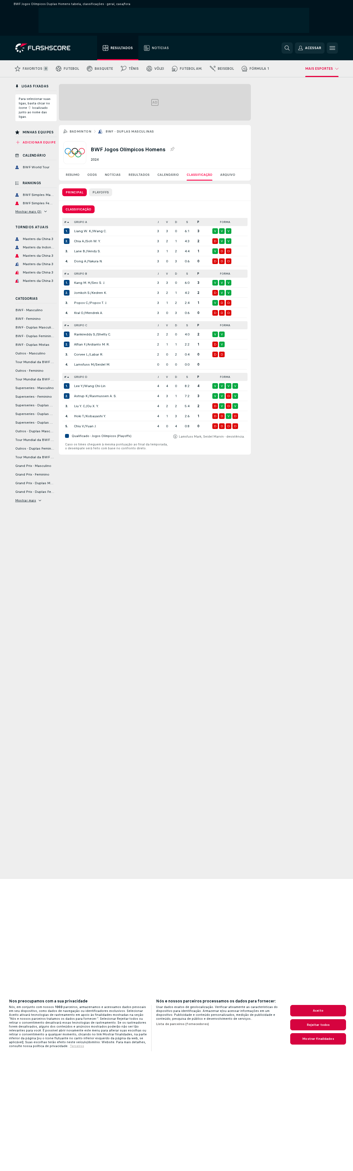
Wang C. (100, 231)
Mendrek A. (94, 313)
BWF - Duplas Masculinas (129, 131)
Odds (92, 175)
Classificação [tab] (78, 209)
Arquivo (227, 175)
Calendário (168, 175)
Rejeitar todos (318, 1025)
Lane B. (80, 251)
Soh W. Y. (93, 241)
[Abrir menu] (332, 48)
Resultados (139, 175)
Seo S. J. (98, 282)
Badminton (80, 131)
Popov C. (81, 303)
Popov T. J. (98, 303)
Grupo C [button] (80, 325)
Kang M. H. (82, 282)
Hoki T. (79, 416)
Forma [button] (225, 222)
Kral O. (79, 313)
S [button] (187, 222)
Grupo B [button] (80, 273)
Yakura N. (95, 261)
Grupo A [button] (80, 222)
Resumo (73, 175)
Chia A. (79, 241)
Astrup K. (81, 396)
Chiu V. (79, 426)
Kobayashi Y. (96, 416)
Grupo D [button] (80, 377)
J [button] (158, 222)
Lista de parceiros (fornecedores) (182, 1024)
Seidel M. (102, 364)
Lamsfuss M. (84, 364)
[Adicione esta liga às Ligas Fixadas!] (172, 149)
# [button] (65, 222)
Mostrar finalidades (318, 1039)
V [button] (167, 222)
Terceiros (77, 1046)
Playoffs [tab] (100, 192)
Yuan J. (91, 426)
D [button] (176, 222)
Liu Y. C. (80, 406)
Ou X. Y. (93, 406)
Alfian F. (80, 344)
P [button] (198, 222)
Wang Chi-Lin (94, 386)
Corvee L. (81, 354)
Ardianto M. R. (98, 344)
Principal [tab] (74, 192)
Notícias (113, 175)
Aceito (318, 1010)
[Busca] (287, 48)
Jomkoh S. (82, 293)
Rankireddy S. (85, 334)
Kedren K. (99, 293)
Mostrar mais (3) (28, 211)
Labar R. (96, 354)
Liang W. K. (83, 231)
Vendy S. (94, 251)
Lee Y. (78, 386)
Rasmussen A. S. (103, 396)
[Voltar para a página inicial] (46, 48)
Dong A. (80, 261)
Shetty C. (104, 334)
